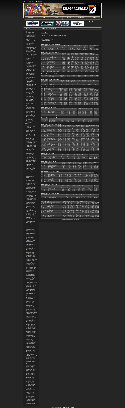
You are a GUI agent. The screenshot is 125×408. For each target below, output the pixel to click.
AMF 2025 (28, 165)
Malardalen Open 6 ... (31, 395)
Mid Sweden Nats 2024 (31, 191)
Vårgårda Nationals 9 (30, 359)
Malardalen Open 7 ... (31, 381)
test (27, 401)
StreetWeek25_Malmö (31, 145)
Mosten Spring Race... (31, 285)
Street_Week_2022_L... (31, 332)
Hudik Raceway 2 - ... (30, 203)
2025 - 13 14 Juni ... (30, 156)
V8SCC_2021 (29, 388)
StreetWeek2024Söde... (31, 195)
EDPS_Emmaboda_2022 (31, 355)
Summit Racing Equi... (31, 42)
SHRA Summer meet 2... (31, 211)
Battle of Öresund (30, 43)
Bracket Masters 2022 (31, 304)
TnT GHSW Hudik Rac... (31, 257)
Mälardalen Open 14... (31, 272)
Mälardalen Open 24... (31, 108)
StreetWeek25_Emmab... (31, 146)
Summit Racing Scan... (31, 378)
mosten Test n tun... (30, 392)
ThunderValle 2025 (30, 149)
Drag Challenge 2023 (31, 252)
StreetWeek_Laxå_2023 (31, 259)
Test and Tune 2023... (31, 271)
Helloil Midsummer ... (30, 71)
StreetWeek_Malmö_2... (31, 262)
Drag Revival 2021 (30, 382)
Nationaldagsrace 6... (31, 275)
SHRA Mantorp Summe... (31, 82)
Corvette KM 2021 (30, 380)
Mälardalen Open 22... (31, 152)
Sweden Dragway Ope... (31, 47)
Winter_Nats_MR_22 (30, 297)
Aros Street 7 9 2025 (30, 111)
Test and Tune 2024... (31, 213)
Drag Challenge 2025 (31, 133)
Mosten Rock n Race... (31, 365)
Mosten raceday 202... (31, 116)
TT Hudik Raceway (30, 81)
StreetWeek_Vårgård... (31, 260)
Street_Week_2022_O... (31, 334)
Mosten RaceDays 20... (31, 233)
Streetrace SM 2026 (30, 40)
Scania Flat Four (29, 85)
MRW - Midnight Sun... (31, 171)
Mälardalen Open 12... (31, 301)
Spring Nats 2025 (30, 157)
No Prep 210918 (29, 367)
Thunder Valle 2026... (31, 73)
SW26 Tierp (28, 58)
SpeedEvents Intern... (31, 154)
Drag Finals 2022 (30, 305)
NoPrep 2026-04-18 (30, 89)
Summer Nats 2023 (30, 266)
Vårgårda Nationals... (30, 221)
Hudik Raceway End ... (31, 112)
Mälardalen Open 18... (31, 206)
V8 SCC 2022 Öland (30, 329)
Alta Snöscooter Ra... (31, 281)
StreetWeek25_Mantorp (31, 147)
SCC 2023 (28, 245)
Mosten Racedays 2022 (31, 312)
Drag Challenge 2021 (31, 403)
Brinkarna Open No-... (31, 36)
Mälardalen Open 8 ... (31, 369)
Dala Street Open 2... (31, 37)
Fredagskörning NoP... (31, 84)
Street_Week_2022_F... (31, 335)
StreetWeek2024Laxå (31, 194)
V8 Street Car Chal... (30, 384)
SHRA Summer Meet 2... (31, 158)
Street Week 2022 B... (31, 338)
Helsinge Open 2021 (30, 373)
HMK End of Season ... (31, 177)
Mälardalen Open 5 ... (31, 397)
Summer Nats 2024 (30, 210)
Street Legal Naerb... (30, 234)
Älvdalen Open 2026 (30, 46)
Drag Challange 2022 (31, 323)
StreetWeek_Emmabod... (31, 263)
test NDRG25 (29, 131)
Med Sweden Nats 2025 (31, 141)
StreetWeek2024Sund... (31, 196)
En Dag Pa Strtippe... (31, 167)
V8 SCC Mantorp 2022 (31, 327)
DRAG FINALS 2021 (30, 370)
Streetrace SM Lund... (31, 126)
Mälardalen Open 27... (31, 35)
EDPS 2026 (28, 95)
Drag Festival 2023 (30, 253)
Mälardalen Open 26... (31, 70)
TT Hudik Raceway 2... (31, 69)
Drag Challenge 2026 (31, 48)
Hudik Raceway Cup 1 (31, 277)
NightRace (28, 39)
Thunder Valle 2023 (30, 268)
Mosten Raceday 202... (31, 115)
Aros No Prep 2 (29, 80)
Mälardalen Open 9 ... (31, 351)
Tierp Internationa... (30, 78)
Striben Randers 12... (31, 244)
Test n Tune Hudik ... (30, 97)
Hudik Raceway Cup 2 (31, 267)
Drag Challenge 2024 (31, 187)
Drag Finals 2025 (30, 109)
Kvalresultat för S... (30, 232)
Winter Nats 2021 (30, 376)
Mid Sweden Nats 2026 (31, 65)
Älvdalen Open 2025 (30, 130)
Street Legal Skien (30, 209)
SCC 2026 (28, 44)
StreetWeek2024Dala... (31, 198)
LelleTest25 (28, 150)
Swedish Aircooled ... (30, 67)
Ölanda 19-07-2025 (30, 138)
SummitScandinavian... (31, 347)
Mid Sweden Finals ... (31, 32)
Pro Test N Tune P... (30, 86)
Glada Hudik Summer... (31, 190)
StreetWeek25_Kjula (30, 142)
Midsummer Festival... (31, 207)
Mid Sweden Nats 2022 (31, 328)
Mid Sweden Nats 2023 (31, 256)
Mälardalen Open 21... (31, 162)
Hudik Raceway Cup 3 (31, 230)
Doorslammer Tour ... (30, 340)
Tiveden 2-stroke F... (30, 103)
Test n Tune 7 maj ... (30, 357)
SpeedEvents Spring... (31, 168)
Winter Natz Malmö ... (30, 237)
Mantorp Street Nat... (30, 396)
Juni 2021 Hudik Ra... (31, 393)
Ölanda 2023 (29, 251)
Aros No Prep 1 (29, 99)
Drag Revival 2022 (30, 325)
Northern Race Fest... (31, 291)
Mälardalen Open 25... (31, 92)
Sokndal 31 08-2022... (31, 313)
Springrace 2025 (29, 169)
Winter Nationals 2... (30, 33)
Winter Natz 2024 (30, 179)
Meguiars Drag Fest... (31, 51)
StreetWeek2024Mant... (31, 199)
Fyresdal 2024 (29, 192)
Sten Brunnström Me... (31, 101)
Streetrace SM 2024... (31, 184)
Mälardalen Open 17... (31, 214)
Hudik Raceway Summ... (31, 160)
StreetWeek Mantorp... (31, 264)
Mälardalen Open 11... (31, 321)
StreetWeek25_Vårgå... (31, 143)
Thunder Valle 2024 (30, 205)
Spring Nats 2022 (30, 344)
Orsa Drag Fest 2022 (30, 324)
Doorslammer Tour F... (31, 371)
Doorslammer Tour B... (31, 389)
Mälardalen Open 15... (31, 249)
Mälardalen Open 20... (31, 175)
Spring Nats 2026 (30, 96)
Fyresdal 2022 (29, 339)
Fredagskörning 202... (31, 91)
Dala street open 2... (30, 124)
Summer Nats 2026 (30, 77)
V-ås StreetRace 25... (31, 134)
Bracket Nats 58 (29, 349)
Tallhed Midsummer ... (31, 343)
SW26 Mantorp (29, 63)
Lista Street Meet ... (30, 242)
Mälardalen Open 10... (31, 346)
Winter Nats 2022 (30, 299)
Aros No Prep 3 (29, 50)
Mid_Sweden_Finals (30, 374)
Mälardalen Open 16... (31, 227)
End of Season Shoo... (31, 306)
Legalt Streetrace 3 (30, 107)
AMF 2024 (28, 217)
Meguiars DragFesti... (30, 188)
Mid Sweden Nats (30, 385)
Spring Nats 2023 (30, 279)
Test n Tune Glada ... (30, 139)
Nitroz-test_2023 (29, 236)
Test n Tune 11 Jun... (30, 350)
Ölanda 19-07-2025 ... (31, 137)
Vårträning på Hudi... (30, 399)
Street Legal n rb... (30, 127)
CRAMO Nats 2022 (30, 354)
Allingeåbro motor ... (30, 283)
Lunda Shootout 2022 (31, 317)
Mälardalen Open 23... (31, 118)
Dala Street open (30, 316)
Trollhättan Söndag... (30, 255)
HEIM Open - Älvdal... (31, 302)
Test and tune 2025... (31, 161)
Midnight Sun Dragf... (30, 361)
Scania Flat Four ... (30, 93)
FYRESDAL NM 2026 (31, 55)
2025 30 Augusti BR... (31, 114)
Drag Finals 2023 (30, 229)
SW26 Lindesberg (30, 57)
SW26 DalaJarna (29, 62)
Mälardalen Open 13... (31, 278)
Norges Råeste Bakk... (31, 52)
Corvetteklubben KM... (31, 248)
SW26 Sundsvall (29, 61)
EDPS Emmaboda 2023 (31, 282)
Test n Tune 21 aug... (31, 377)
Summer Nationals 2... (31, 200)
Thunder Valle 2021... (31, 386)
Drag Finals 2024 (30, 176)
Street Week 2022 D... (31, 336)
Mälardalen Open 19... (31, 183)
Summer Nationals (30, 66)
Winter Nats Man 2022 (31, 298)
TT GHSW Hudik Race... (31, 54)
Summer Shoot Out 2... (31, 342)
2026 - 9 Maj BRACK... (31, 100)
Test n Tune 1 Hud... (30, 219)
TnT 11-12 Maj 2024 (30, 218)
